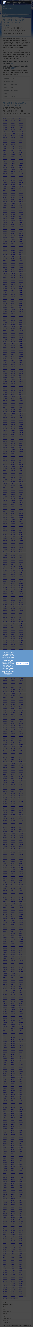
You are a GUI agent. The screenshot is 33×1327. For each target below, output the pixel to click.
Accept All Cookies (22, 663)
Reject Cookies (9, 673)
